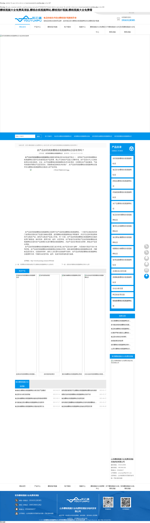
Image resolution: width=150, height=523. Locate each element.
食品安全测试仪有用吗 (118, 337)
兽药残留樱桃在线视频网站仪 (123, 136)
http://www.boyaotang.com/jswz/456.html (42, 261)
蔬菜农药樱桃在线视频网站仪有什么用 (78, 264)
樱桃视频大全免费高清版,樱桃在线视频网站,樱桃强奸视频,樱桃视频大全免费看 (46, 9)
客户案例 (67, 27)
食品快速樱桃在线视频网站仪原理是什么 (122, 329)
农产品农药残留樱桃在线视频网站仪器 (39, 157)
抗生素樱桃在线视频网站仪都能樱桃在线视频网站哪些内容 (122, 321)
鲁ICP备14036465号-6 (104, 520)
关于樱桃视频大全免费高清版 (112, 29)
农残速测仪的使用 (117, 341)
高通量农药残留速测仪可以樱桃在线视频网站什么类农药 (36, 264)
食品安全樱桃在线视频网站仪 (63, 136)
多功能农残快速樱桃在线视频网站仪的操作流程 (122, 325)
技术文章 (46, 145)
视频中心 (82, 27)
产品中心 (37, 27)
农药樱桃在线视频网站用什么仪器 (122, 345)
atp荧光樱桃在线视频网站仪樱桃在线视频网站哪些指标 (122, 349)
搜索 (38, 136)
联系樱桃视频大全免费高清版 (127, 29)
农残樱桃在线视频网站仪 (50, 520)
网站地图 (131, 13)
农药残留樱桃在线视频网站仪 (54, 153)
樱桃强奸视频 (52, 27)
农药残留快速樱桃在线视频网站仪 (102, 136)
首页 (26, 145)
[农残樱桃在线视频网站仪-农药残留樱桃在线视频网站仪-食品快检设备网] (28, 18)
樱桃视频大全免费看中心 (97, 29)
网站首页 (22, 27)
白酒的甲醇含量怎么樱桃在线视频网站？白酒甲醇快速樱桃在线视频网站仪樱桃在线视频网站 (122, 333)
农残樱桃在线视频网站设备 (82, 136)
